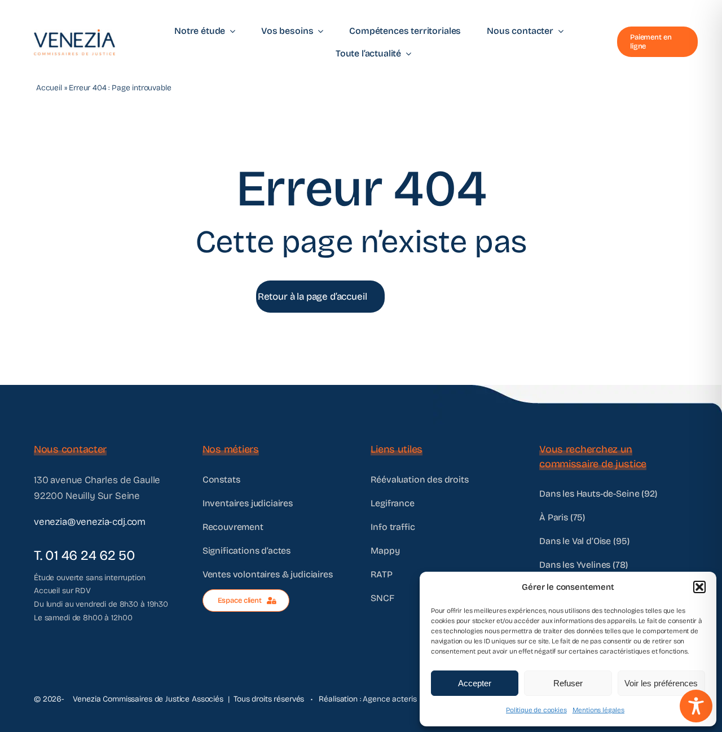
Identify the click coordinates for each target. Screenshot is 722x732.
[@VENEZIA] (74, 34)
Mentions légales (598, 710)
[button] (699, 587)
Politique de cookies (536, 710)
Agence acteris (389, 699)
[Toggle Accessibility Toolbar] (696, 706)
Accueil (49, 88)
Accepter (474, 683)
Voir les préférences (661, 683)
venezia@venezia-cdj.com (90, 522)
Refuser (568, 683)
